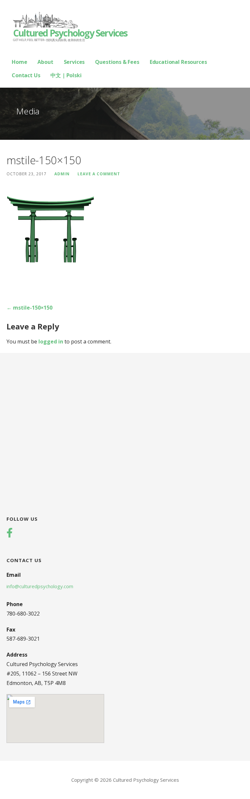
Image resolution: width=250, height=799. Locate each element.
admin (62, 173)
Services (74, 61)
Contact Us (26, 75)
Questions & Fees (117, 61)
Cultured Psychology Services (70, 33)
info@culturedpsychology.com (40, 586)
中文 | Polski (65, 75)
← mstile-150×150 (29, 307)
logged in (50, 341)
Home (19, 61)
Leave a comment (98, 173)
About (45, 61)
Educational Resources (178, 61)
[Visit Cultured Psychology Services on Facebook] (10, 533)
